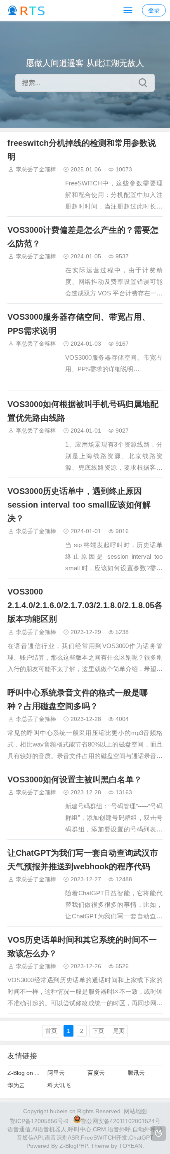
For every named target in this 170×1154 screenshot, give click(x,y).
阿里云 (56, 1073)
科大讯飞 (59, 1085)
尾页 (119, 1031)
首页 (51, 1031)
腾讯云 (136, 1073)
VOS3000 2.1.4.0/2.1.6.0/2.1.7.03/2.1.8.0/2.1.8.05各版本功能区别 (85, 605)
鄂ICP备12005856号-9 (39, 1121)
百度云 (96, 1073)
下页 (98, 1031)
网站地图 (135, 1111)
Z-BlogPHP (73, 1145)
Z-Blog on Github (29, 1073)
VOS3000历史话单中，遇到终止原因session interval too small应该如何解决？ (79, 505)
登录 (154, 10)
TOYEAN (130, 1145)
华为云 (16, 1085)
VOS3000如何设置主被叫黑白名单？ (74, 779)
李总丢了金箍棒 (36, 169)
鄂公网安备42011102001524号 (121, 1121)
